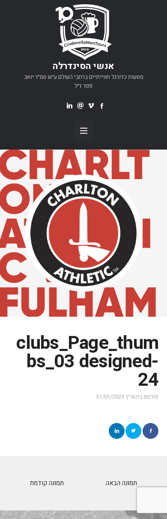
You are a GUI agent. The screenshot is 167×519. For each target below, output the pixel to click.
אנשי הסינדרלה (83, 66)
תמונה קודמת (47, 483)
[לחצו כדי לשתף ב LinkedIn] (117, 431)
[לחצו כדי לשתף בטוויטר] (133, 431)
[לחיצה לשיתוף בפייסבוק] (150, 431)
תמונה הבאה (121, 483)
